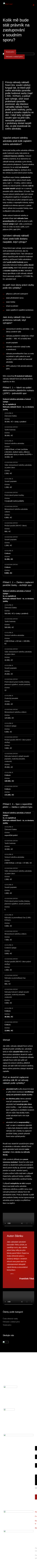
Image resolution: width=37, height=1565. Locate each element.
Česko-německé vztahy (10, 1319)
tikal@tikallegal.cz (10, 1404)
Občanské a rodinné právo (14, 56)
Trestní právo (10, 52)
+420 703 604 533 (10, 1426)
